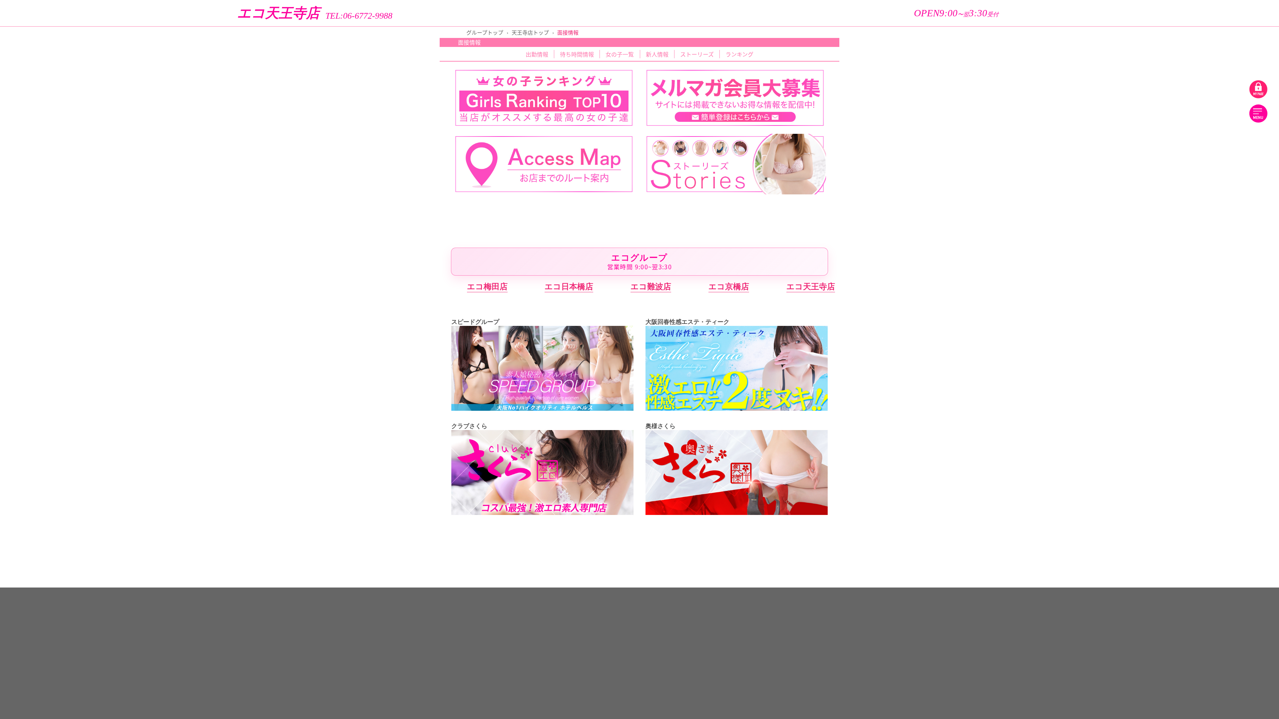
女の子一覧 (1132, 63)
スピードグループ (1179, 343)
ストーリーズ (1226, 44)
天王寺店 (1134, 313)
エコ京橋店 (728, 286)
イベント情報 (1226, 101)
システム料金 (1226, 129)
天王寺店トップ (530, 32)
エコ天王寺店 (278, 13)
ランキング (1131, 101)
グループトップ (484, 32)
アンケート (1226, 148)
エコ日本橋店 (569, 286)
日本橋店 (1223, 292)
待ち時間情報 (1132, 82)
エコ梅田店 (487, 286)
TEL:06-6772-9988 (358, 16)
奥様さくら (1179, 539)
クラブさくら (1179, 467)
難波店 (1134, 292)
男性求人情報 (1226, 186)
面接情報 (1131, 167)
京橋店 (1223, 271)
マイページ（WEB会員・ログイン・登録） (1179, 205)
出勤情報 (1226, 63)
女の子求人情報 (1132, 186)
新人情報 (1226, 82)
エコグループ (1179, 251)
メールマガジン (1226, 167)
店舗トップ (1132, 44)
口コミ (1131, 148)
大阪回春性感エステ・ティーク (1179, 415)
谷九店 (1134, 436)
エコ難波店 (651, 286)
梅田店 (1134, 271)
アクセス (1131, 129)
